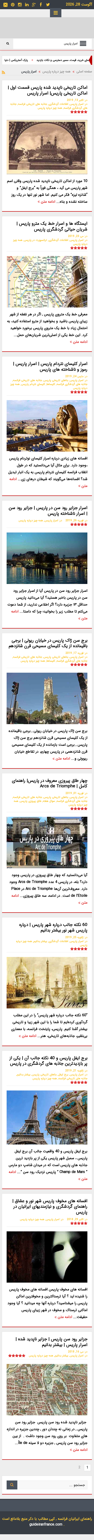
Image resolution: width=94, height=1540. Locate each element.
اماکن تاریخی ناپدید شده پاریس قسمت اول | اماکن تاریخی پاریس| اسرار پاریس (47, 90)
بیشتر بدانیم (40, 941)
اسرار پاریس (77, 104)
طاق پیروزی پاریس (30, 801)
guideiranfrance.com (45, 1524)
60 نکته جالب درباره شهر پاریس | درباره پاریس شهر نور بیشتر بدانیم (53, 927)
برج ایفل (63, 1074)
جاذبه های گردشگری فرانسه (72, 384)
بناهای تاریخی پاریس (56, 380)
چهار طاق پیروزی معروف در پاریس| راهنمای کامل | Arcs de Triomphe (49, 783)
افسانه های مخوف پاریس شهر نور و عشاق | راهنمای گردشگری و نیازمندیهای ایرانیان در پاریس (49, 1207)
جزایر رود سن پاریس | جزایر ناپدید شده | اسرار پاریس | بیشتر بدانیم (51, 1342)
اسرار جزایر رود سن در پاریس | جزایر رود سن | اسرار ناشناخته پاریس (48, 510)
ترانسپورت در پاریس (35, 240)
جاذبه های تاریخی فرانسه (32, 104)
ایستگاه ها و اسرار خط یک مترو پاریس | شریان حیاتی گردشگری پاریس (51, 226)
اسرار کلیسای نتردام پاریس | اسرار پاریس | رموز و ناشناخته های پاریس (50, 366)
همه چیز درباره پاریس (50, 108)
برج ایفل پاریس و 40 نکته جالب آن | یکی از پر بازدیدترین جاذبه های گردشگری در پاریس (48, 1061)
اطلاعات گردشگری (58, 104)
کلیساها (51, 384)
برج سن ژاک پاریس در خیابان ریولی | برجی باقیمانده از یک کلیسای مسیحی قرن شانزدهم (48, 643)
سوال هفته (49, 801)
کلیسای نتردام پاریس (33, 384)
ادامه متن (47, 202)
